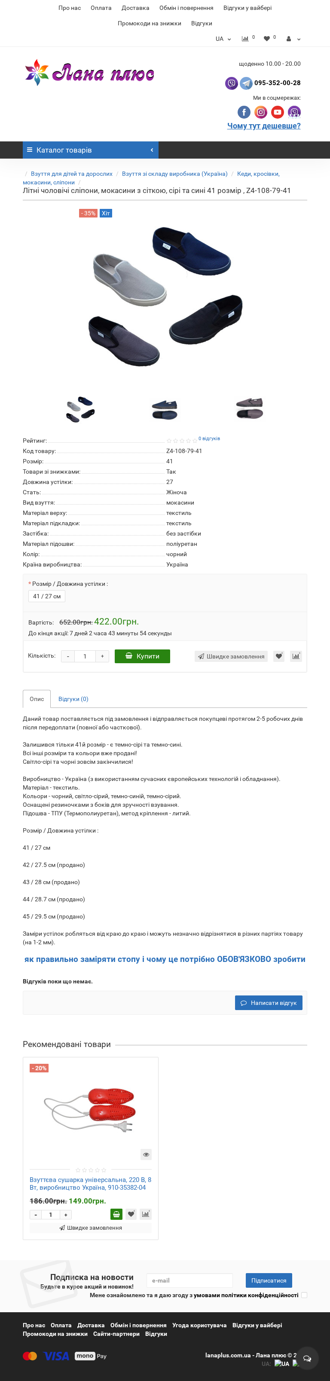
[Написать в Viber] (231, 83)
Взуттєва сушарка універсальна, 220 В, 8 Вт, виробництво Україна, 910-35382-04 (90, 1183)
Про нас (69, 7)
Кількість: (41, 655)
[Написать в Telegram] (246, 83)
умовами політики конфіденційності (246, 1295)
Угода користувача (199, 1325)
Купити (148, 656)
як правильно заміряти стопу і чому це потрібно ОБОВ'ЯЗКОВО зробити (165, 959)
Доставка (136, 7)
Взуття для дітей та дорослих (72, 173)
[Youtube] (278, 111)
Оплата (101, 7)
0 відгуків (209, 438)
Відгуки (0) (73, 698)
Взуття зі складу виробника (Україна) (175, 173)
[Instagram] (261, 111)
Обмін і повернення (186, 7)
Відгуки (201, 23)
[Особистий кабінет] (293, 38)
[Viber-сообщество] (294, 111)
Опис (37, 698)
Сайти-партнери (116, 1333)
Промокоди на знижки (149, 23)
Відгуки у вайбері (247, 7)
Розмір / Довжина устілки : (70, 583)
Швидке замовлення (94, 1228)
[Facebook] (245, 111)
